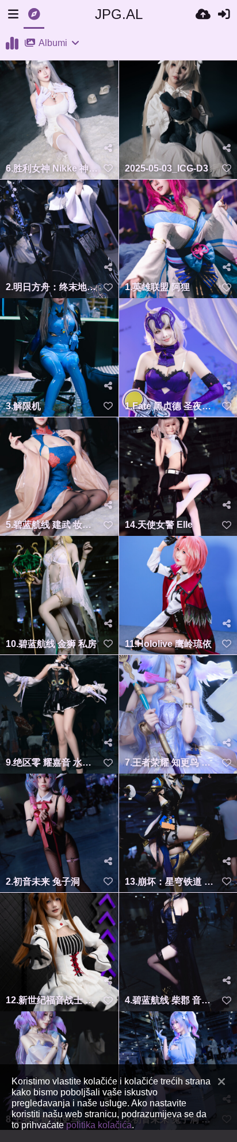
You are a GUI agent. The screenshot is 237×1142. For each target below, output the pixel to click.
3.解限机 (23, 406)
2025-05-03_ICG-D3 (166, 168)
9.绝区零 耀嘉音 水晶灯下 (52, 762)
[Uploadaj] (203, 14)
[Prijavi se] (223, 14)
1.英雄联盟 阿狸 (157, 287)
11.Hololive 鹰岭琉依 (168, 644)
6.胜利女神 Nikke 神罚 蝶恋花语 (52, 168)
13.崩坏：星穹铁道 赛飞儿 (171, 881)
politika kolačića (99, 1125)
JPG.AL (119, 14)
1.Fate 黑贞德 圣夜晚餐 (171, 406)
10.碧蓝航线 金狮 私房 (51, 644)
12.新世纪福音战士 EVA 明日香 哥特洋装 (52, 1000)
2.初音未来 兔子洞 (43, 881)
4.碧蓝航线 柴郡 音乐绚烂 (171, 1000)
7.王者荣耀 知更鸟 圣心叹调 (171, 762)
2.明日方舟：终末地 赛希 (52, 287)
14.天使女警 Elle (159, 525)
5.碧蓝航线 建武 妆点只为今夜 (52, 525)
